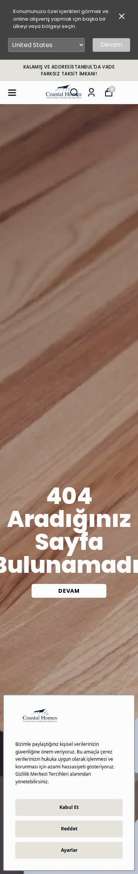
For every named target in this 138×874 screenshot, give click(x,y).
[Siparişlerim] (91, 92)
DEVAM (69, 591)
